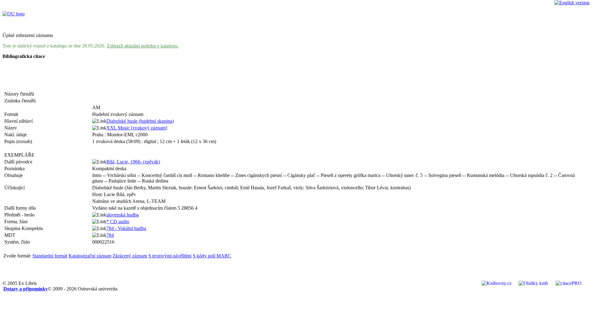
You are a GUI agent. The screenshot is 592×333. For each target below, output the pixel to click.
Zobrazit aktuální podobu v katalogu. (143, 45)
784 (110, 235)
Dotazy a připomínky (25, 288)
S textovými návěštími (169, 255)
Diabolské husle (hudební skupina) (140, 121)
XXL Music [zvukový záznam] (136, 127)
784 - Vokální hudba (126, 228)
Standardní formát (49, 255)
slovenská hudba (122, 214)
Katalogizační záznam (89, 255)
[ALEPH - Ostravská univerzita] (13, 13)
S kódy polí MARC (212, 255)
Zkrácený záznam (130, 255)
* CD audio (117, 221)
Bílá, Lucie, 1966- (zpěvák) (133, 161)
